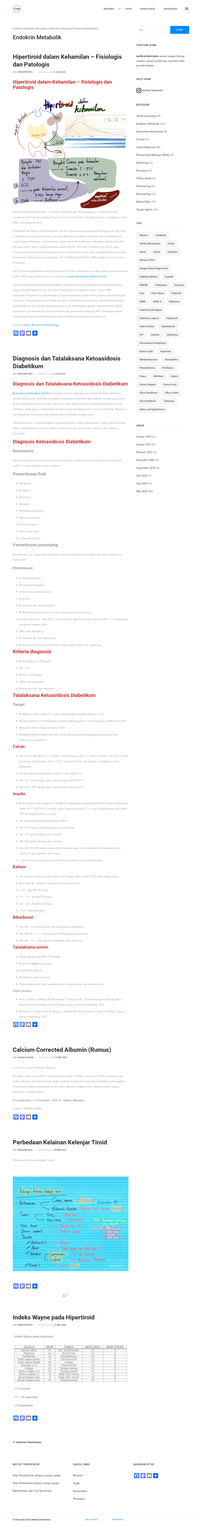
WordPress (118, 1519)
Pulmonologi (143, 186)
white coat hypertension (152, 409)
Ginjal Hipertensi (146, 147)
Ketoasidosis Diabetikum (153, 343)
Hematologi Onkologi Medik (152, 155)
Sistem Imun (170, 384)
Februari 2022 (144, 452)
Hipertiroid (172, 318)
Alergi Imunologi (146, 116)
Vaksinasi (169, 401)
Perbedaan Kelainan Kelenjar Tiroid (60, 1142)
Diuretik (169, 276)
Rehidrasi (158, 376)
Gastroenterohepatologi (149, 131)
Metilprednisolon (148, 359)
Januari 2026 (143, 436)
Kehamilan (172, 334)
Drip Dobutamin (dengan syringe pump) (36, 1483)
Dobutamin (161, 285)
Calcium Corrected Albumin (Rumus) (62, 1049)
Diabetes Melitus (148, 276)
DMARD (144, 285)
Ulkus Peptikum (148, 401)
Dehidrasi (173, 251)
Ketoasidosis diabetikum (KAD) (31, 393)
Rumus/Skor (147, 9)
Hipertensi (174, 301)
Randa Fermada (25, 1057)
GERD (143, 301)
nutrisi (35, 963)
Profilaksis (168, 367)
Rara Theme (91, 1519)
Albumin (144, 235)
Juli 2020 (141, 475)
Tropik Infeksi (144, 209)
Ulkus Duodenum (148, 392)
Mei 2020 (141, 491)
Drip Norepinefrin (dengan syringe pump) (37, 1475)
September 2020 (145, 468)
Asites (171, 243)
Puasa (143, 376)
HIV (141, 334)
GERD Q (157, 301)
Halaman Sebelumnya (28, 1442)
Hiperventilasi (147, 326)
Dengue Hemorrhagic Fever (154, 268)
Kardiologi (142, 162)
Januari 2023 (143, 444)
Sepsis (174, 376)
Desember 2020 (145, 460)
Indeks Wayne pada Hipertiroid (54, 1317)
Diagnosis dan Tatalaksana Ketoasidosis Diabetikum (67, 362)
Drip (142, 293)
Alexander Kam (25, 72)
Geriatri (140, 139)
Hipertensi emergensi (151, 309)
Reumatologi (143, 194)
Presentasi (170, 9)
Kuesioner (165, 351)
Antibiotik (161, 235)
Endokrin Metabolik (147, 123)
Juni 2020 (142, 483)
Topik (128, 9)
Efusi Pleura (157, 293)
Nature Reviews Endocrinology (41, 325)
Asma (143, 251)
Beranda (109, 9)
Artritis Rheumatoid (150, 243)
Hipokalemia (168, 326)
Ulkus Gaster (172, 392)
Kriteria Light (146, 351)
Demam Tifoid (147, 260)
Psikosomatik (144, 178)
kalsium (155, 334)
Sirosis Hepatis (148, 384)
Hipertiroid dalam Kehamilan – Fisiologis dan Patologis (67, 60)
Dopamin (179, 285)
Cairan (156, 251)
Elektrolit (176, 293)
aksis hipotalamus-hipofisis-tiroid (87, 276)
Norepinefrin (171, 359)
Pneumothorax (147, 367)
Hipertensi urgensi (149, 318)
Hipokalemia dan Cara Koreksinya (32, 1490)
